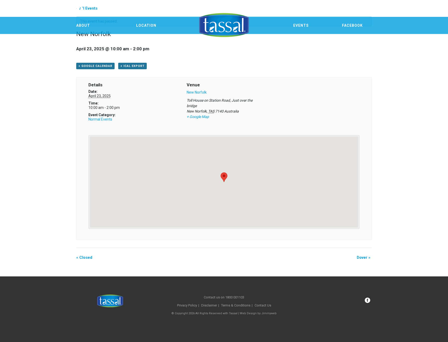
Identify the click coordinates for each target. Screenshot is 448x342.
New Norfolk (197, 92)
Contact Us (263, 305)
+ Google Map (198, 117)
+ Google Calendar (95, 66)
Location (146, 25)
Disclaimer (209, 305)
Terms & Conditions (235, 305)
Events (301, 25)
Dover (363, 257)
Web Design (248, 313)
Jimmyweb (269, 313)
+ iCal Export (132, 66)
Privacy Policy (187, 305)
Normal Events (100, 119)
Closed (84, 257)
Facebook (352, 25)
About (83, 25)
